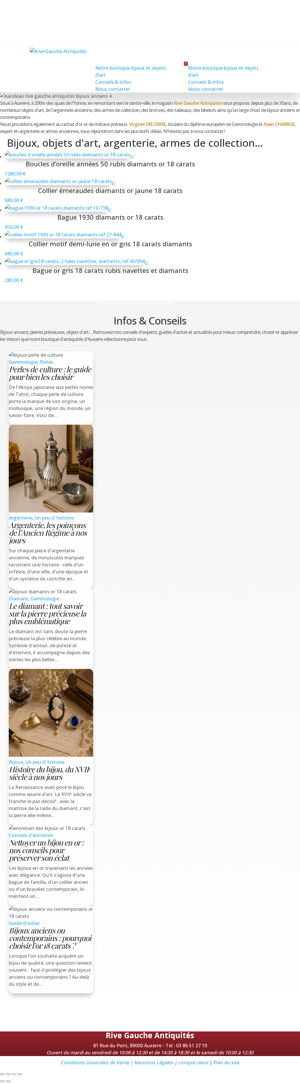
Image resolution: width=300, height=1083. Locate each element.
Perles (46, 362)
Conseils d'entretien (31, 835)
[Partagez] (14, 1074)
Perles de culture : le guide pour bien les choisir (50, 373)
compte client (193, 1062)
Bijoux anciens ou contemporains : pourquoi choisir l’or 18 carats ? (50, 938)
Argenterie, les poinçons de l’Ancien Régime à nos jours (48, 532)
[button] (7, 1009)
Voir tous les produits (135, 296)
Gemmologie (23, 362)
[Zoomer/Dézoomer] (2, 1074)
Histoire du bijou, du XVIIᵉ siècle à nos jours (49, 773)
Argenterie (20, 518)
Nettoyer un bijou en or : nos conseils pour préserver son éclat (46, 850)
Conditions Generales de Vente (95, 1062)
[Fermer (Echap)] (20, 1074)
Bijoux (16, 762)
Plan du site (226, 1062)
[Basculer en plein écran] (8, 1074)
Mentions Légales (153, 1062)
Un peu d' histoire (54, 518)
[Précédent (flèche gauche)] (2, 1081)
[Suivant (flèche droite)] (8, 1081)
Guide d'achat (24, 923)
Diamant (18, 598)
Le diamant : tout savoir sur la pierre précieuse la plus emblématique (47, 613)
